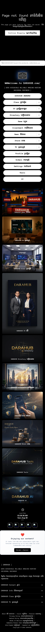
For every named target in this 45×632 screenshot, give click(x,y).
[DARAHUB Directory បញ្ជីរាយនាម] (22, 348)
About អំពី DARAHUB (8, 614)
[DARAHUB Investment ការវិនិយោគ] (22, 377)
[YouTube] (10, 525)
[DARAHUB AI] (22, 490)
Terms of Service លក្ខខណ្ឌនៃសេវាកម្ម (21, 620)
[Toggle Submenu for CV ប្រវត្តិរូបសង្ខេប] (39, 108)
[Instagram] (28, 525)
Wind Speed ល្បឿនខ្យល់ (12, 625)
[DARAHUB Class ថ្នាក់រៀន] (22, 258)
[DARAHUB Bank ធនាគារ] (22, 405)
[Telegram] (35, 525)
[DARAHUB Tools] (22, 461)
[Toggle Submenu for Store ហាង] (39, 140)
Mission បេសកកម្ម (35, 614)
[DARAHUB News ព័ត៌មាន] (22, 201)
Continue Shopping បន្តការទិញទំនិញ (22, 33)
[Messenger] (22, 525)
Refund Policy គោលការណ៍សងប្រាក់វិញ (21, 618)
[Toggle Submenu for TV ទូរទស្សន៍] (39, 147)
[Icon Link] (22, 75)
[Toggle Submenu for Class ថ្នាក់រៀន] (39, 102)
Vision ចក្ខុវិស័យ (22, 614)
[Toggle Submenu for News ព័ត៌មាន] (39, 134)
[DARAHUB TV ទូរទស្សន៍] (22, 230)
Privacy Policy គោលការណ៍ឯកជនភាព (21, 616)
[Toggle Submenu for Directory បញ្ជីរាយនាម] (39, 115)
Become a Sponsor (22, 550)
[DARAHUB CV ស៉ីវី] (22, 303)
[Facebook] (16, 525)
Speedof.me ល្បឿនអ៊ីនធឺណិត (31, 625)
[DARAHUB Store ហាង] (22, 433)
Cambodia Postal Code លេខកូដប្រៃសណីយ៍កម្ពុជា (21, 623)
